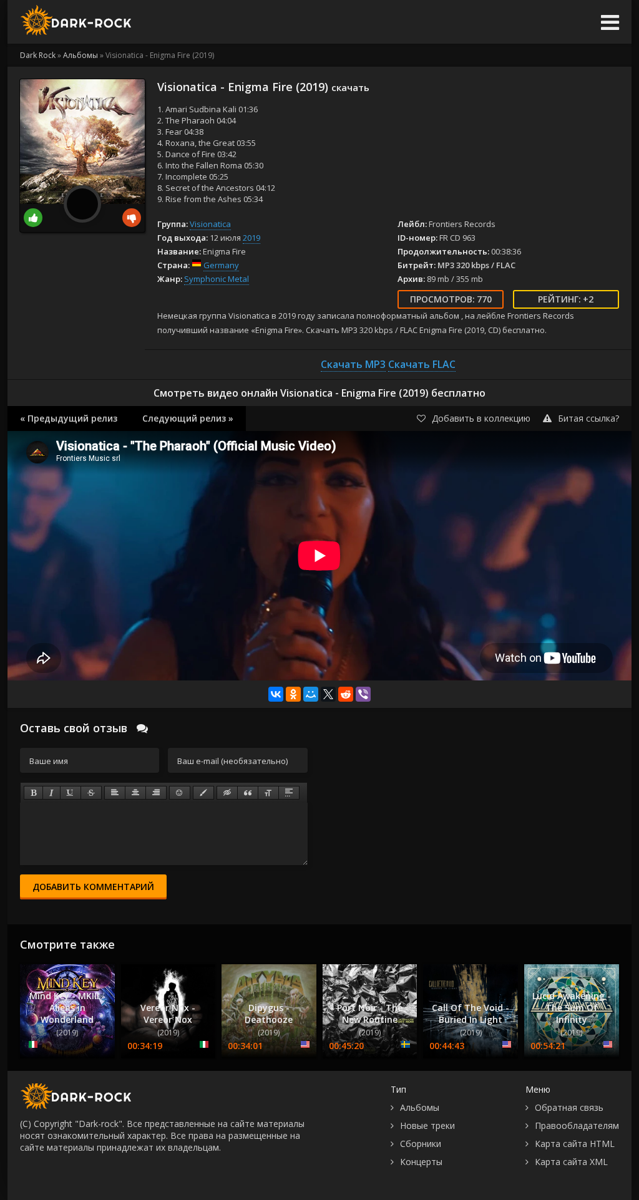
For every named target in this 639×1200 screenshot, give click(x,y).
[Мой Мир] (310, 694)
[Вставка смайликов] (179, 793)
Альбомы (419, 1107)
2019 (251, 237)
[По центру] (135, 793)
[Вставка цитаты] (247, 793)
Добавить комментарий (93, 887)
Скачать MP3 (353, 364)
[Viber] (363, 694)
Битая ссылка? (588, 418)
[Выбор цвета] (203, 793)
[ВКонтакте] (275, 694)
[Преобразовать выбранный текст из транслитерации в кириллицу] (268, 793)
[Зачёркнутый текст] (91, 793)
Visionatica (210, 224)
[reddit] (345, 694)
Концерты (421, 1162)
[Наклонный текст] (51, 793)
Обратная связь (569, 1107)
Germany (221, 265)
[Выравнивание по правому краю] (156, 793)
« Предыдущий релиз (68, 418)
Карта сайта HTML (575, 1143)
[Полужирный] (33, 793)
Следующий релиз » (187, 418)
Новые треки (427, 1125)
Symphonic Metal (216, 278)
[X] (328, 694)
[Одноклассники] (293, 694)
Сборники (420, 1143)
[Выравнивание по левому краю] (114, 793)
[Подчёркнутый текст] (70, 793)
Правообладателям (577, 1125)
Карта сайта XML (571, 1162)
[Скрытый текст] (227, 793)
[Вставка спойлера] (289, 793)
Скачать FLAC (422, 364)
